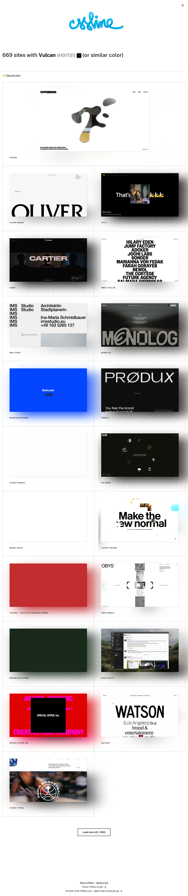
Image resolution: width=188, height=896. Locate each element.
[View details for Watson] (140, 715)
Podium (13, 158)
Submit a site (102, 883)
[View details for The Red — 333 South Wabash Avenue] (48, 585)
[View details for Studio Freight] (48, 455)
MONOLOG (106, 353)
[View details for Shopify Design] (140, 520)
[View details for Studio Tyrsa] (48, 780)
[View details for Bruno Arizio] (48, 520)
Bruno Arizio (16, 548)
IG (117, 891)
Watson (105, 743)
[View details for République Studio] (48, 650)
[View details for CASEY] (48, 260)
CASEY (13, 288)
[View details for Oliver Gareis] (48, 195)
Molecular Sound (19, 418)
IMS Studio (15, 353)
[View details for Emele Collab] (140, 260)
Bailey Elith (107, 678)
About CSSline (87, 883)
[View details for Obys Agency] (140, 585)
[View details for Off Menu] (140, 455)
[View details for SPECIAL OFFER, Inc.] (48, 715)
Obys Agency (107, 613)
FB (101, 887)
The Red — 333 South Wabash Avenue (29, 613)
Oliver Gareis (17, 223)
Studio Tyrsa (17, 808)
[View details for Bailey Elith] (140, 650)
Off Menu (106, 483)
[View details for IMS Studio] (48, 325)
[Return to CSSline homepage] (96, 21)
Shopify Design (109, 548)
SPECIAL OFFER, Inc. (19, 743)
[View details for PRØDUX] (140, 390)
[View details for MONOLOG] (140, 325)
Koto (104, 223)
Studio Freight (17, 483)
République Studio (19, 678)
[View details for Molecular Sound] (48, 390)
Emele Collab (108, 288)
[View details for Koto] (140, 195)
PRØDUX (105, 418)
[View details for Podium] (94, 120)
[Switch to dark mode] (183, 5)
